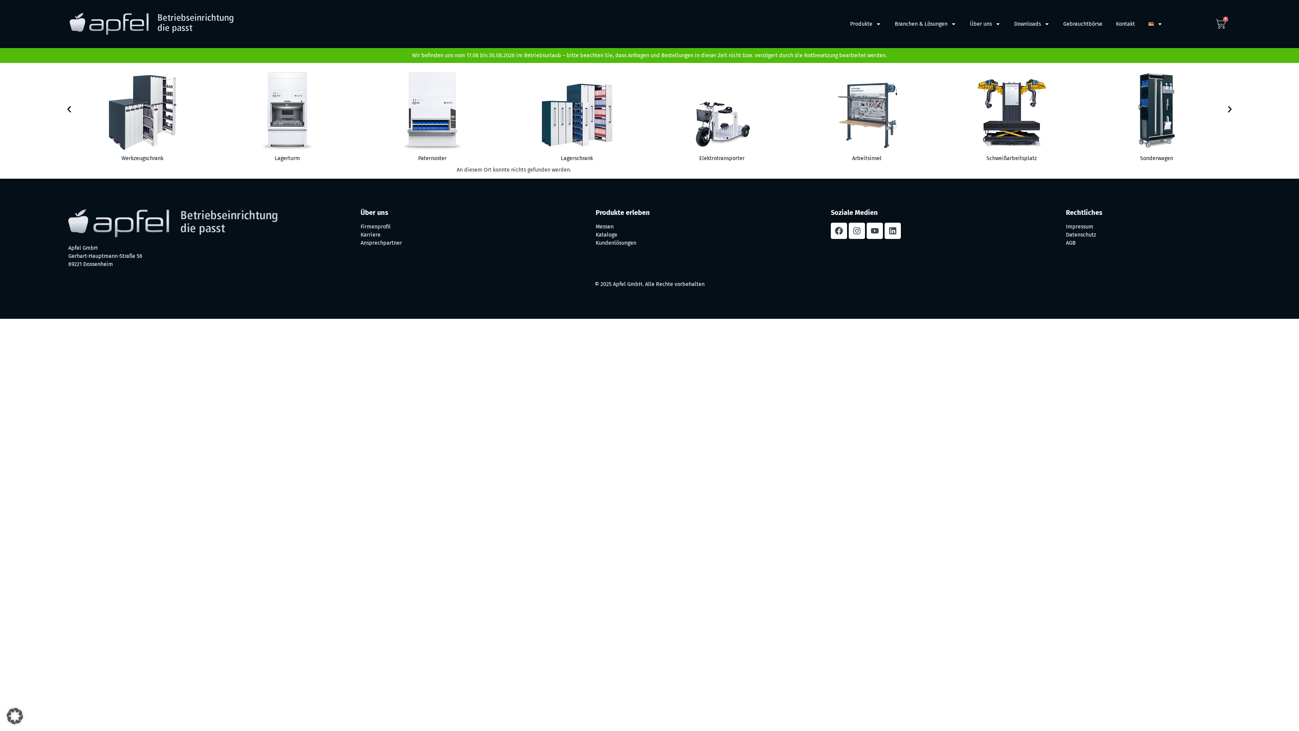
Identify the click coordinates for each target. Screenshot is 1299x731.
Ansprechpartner (381, 243)
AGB (1071, 243)
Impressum (1079, 226)
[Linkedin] (893, 231)
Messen (605, 226)
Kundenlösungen (616, 243)
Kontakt (1125, 24)
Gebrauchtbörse (1082, 24)
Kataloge (606, 234)
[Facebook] (839, 231)
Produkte (861, 24)
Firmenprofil (376, 226)
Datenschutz (1081, 234)
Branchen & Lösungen (921, 24)
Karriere (371, 234)
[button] (69, 109)
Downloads (1027, 24)
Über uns (981, 24)
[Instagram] (857, 231)
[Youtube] (875, 231)
